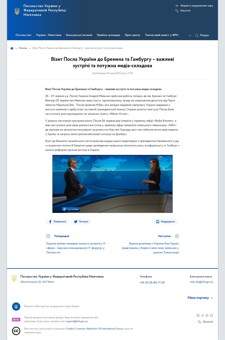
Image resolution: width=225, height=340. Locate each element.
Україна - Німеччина (48, 35)
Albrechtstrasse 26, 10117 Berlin (37, 282)
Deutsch (185, 10)
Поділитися (60, 222)
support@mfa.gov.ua (76, 321)
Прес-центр (132, 35)
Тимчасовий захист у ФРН (161, 35)
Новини (23, 48)
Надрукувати (168, 222)
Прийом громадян (108, 35)
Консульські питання (79, 35)
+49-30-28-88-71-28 (152, 282)
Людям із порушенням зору (197, 5)
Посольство (23, 35)
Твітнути (83, 222)
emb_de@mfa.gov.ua (201, 282)
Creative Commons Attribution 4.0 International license (94, 329)
